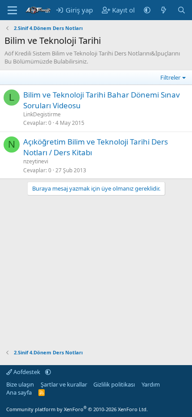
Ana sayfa (19, 392)
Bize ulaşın (20, 384)
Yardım (151, 384)
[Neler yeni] (163, 10)
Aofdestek (27, 372)
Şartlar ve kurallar (64, 384)
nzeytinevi (35, 161)
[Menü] (12, 10)
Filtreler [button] (170, 77)
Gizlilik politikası (114, 384)
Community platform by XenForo (77, 409)
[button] (147, 10)
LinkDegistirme (42, 114)
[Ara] (181, 10)
